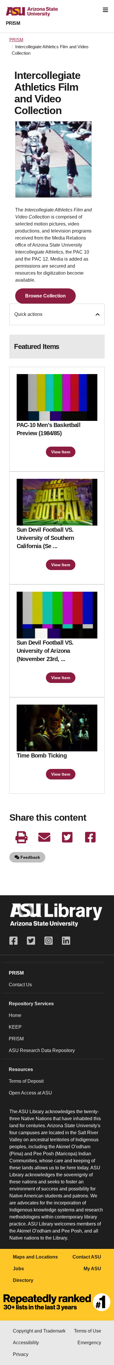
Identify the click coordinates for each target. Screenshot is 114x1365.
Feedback (29, 857)
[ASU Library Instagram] (48, 941)
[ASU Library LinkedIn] (66, 941)
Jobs (18, 1268)
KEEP (15, 1027)
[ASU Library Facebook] (15, 941)
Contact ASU (86, 1256)
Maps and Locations (35, 1256)
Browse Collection (45, 295)
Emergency (89, 1342)
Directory (23, 1280)
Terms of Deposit (26, 1081)
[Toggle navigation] (105, 10)
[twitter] (67, 837)
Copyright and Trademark (39, 1330)
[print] (21, 837)
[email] (44, 837)
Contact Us (20, 984)
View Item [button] (60, 452)
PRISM (13, 23)
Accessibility (26, 1342)
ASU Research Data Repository (42, 1050)
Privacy (20, 1354)
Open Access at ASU (30, 1092)
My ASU (92, 1268)
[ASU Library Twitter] (31, 941)
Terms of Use (87, 1330)
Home (15, 1015)
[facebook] (90, 837)
